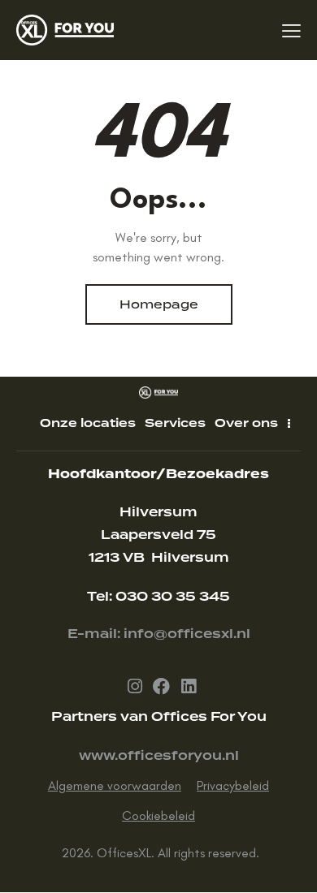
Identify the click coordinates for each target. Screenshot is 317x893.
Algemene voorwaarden (114, 785)
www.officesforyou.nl (159, 756)
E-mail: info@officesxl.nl (158, 634)
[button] (291, 30)
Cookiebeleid (158, 815)
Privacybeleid (233, 785)
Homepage (158, 304)
